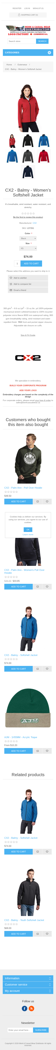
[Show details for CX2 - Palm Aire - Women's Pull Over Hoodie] (28, 541)
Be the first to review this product (28, 217)
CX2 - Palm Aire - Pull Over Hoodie (23, 487)
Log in (27, 8)
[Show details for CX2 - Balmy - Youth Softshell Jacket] (28, 891)
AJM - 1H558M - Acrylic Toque (20, 737)
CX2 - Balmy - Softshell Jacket (20, 655)
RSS (31, 1008)
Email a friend (20, 290)
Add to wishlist (20, 278)
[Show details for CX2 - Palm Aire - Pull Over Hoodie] (28, 459)
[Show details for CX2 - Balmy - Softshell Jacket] (28, 626)
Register (17, 8)
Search (42, 41)
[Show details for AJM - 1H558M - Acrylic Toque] (28, 708)
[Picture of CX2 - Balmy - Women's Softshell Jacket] (12, 141)
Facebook (24, 1008)
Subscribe (41, 1030)
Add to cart (31, 263)
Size (28, 243)
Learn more (28, 534)
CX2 (35, 223)
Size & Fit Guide (28, 335)
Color (28, 233)
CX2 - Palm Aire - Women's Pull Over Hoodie (24, 571)
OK (28, 529)
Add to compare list (22, 284)
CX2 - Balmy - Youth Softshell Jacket (24, 920)
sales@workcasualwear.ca (28, 402)
